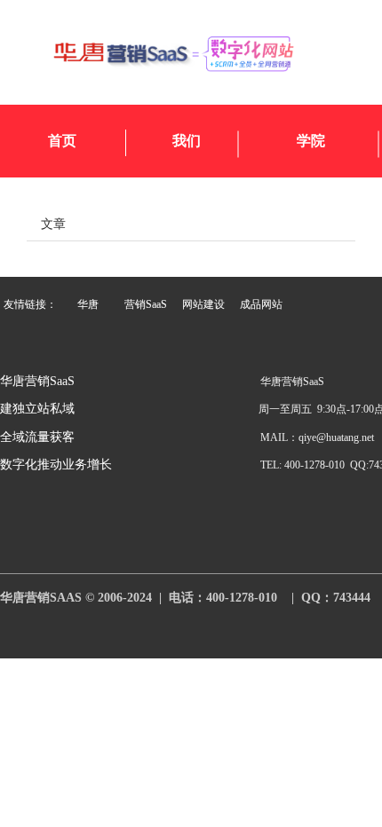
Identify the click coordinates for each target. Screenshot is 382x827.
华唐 (88, 304)
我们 (186, 140)
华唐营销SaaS (37, 381)
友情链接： (30, 304)
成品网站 (261, 304)
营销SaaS (145, 304)
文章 (53, 223)
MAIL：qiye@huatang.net (317, 437)
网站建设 (203, 304)
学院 (311, 140)
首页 (62, 140)
